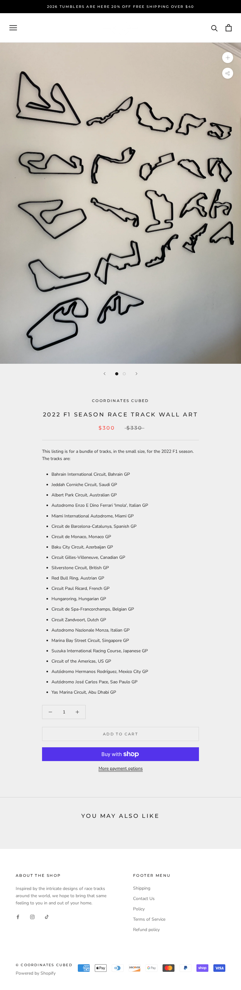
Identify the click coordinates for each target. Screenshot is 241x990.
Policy (139, 909)
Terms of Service (149, 919)
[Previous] (104, 373)
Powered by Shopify (36, 973)
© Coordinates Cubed (44, 965)
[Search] (214, 27)
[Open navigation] (13, 27)
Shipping (141, 888)
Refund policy (146, 930)
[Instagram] (32, 916)
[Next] (136, 373)
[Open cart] (229, 27)
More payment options (121, 768)
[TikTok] (47, 916)
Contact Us (144, 899)
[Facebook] (18, 916)
